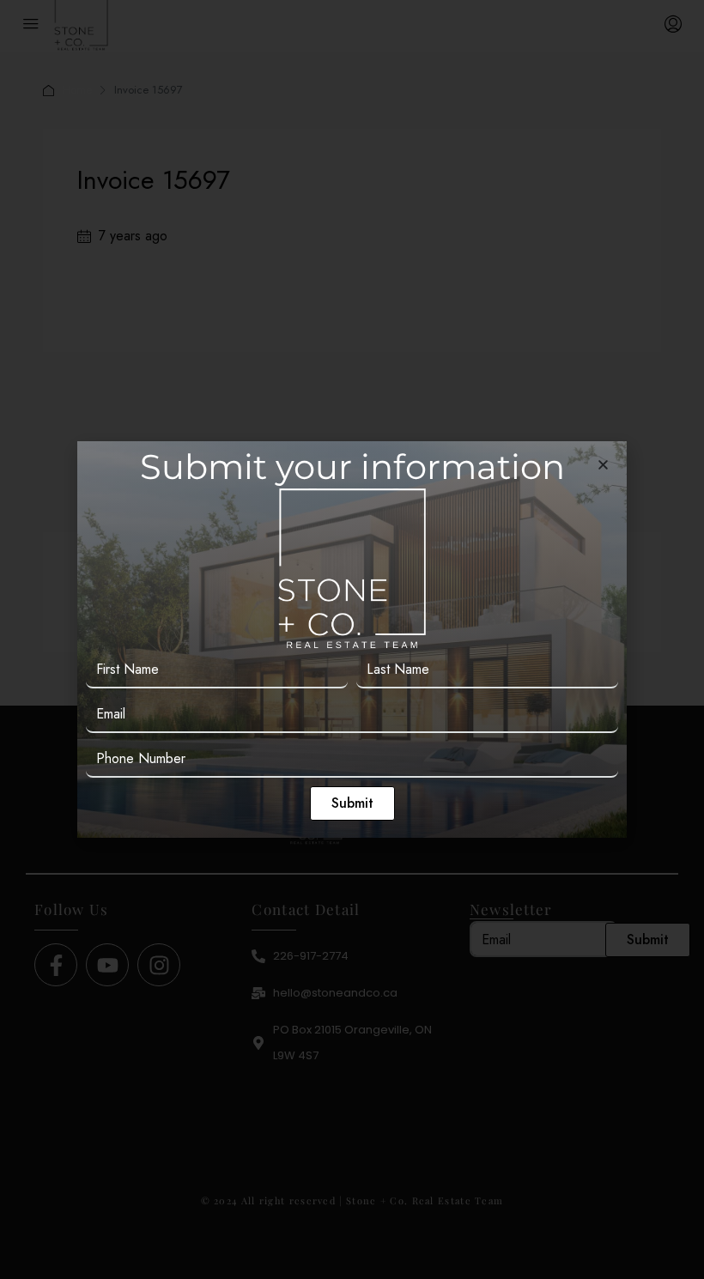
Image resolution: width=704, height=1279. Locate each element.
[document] (352, 639)
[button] (603, 464)
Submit (352, 803)
